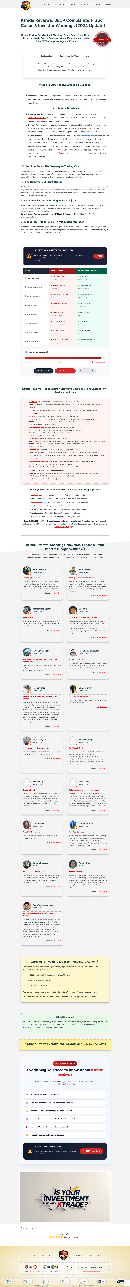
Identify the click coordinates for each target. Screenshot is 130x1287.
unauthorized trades (37, 117)
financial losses (66, 153)
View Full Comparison (66, 371)
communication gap (85, 136)
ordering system (100, 125)
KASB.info (32, 1271)
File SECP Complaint (44, 371)
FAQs (58, 232)
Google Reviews (56, 593)
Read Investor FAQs (88, 371)
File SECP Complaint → (91, 1151)
